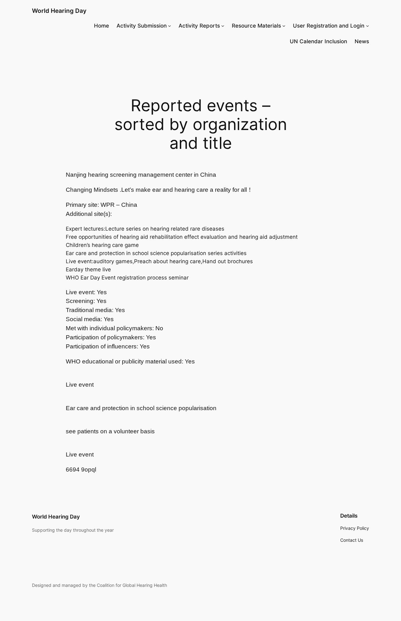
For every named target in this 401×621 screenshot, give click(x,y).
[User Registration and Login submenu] (367, 25)
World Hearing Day (59, 10)
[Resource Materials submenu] (283, 25)
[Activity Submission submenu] (169, 25)
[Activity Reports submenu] (222, 25)
